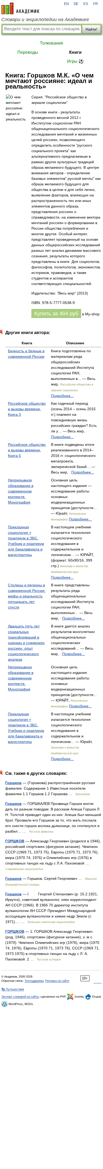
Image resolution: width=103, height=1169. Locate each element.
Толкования (51, 43)
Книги (75, 52)
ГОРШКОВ (14, 841)
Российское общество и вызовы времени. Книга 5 (27, 450)
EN (66, 4)
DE (76, 4)
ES (85, 4)
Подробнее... (62, 396)
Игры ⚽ (75, 61)
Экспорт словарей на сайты (20, 996)
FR (95, 4)
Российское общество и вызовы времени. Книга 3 (27, 409)
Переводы (27, 52)
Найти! (91, 29)
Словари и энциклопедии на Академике (45, 19)
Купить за (56, 313)
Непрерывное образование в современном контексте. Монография (20, 491)
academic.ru (20, 8)
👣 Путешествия (12, 989)
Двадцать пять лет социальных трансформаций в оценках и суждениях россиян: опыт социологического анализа (26, 642)
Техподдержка (34, 980)
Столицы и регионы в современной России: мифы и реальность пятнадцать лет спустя (26, 596)
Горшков (13, 783)
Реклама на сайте (57, 980)
